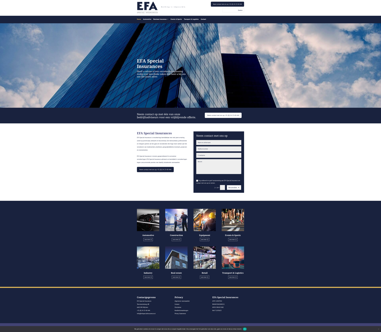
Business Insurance (159, 19)
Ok (245, 329)
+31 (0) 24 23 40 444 (143, 310)
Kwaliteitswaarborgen (181, 310)
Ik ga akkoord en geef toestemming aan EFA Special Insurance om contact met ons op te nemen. (218, 182)
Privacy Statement (180, 313)
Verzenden (232, 187)
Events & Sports (176, 19)
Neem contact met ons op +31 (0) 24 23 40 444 (227, 4)
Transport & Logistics (191, 19)
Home (139, 19)
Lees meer (147, 239)
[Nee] (379, 329)
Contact (203, 19)
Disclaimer (178, 307)
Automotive (147, 19)
